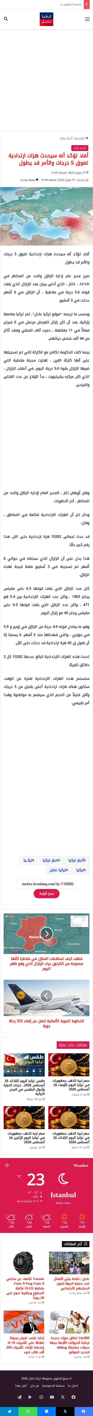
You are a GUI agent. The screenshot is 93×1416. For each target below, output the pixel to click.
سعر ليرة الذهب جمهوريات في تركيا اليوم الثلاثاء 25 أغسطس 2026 (70, 1137)
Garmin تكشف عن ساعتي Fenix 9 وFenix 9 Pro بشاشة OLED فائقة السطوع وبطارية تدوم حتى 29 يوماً (25, 1288)
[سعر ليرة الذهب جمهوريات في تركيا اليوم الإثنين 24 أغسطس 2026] (24, 1117)
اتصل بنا (73, 1385)
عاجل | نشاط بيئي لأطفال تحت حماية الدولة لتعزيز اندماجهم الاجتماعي (71, 1283)
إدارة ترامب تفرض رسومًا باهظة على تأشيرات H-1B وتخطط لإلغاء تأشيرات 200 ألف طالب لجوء (25, 1345)
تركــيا (28, 860)
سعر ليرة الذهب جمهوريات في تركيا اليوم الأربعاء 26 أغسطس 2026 (70, 1085)
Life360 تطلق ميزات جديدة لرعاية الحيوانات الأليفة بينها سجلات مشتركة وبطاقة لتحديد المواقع (69, 1345)
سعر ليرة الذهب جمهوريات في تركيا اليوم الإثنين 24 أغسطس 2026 (26, 1137)
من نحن (34, 1385)
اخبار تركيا (50, 860)
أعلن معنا (21, 1385)
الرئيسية (80, 138)
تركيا (80, 869)
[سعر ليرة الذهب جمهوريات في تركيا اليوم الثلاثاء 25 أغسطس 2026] (68, 1117)
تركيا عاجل (58, 869)
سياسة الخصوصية (53, 1385)
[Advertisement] (46, 80)
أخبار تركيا (66, 138)
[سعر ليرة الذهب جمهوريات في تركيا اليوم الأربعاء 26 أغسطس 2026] (68, 1064)
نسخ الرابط (46, 894)
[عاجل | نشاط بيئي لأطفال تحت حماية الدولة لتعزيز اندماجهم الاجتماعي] (69, 1263)
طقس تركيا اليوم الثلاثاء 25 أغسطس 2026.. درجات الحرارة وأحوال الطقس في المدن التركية (24, 1087)
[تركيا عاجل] (46, 19)
